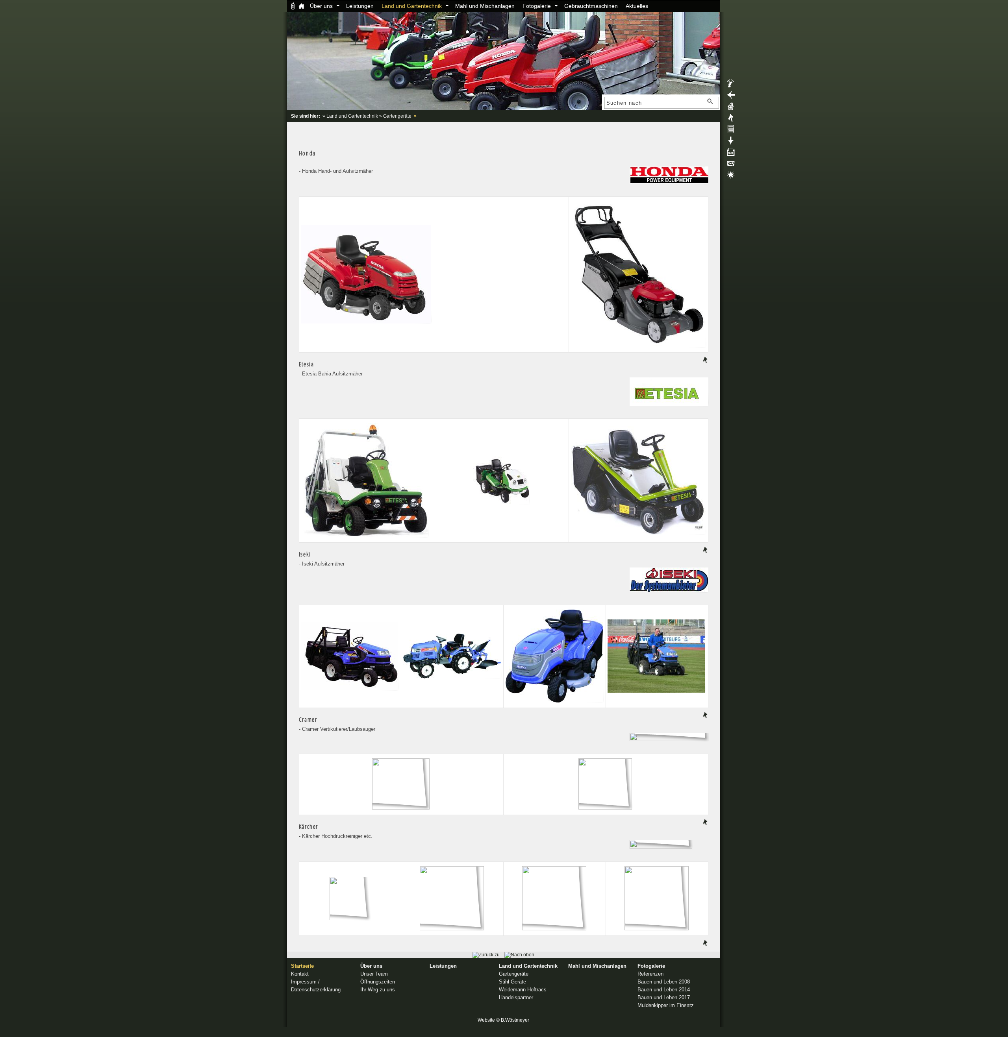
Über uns (321, 6)
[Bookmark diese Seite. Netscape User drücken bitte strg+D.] (731, 177)
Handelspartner (516, 997)
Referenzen (650, 974)
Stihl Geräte (512, 982)
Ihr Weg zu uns (377, 990)
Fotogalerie (537, 6)
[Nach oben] (705, 361)
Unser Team (374, 974)
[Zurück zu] (486, 955)
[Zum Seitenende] (731, 143)
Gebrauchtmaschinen (591, 6)
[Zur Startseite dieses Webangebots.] (731, 108)
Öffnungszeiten (377, 982)
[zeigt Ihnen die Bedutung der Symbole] (731, 86)
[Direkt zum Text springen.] (731, 131)
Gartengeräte (397, 116)
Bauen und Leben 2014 (663, 990)
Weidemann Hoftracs (523, 990)
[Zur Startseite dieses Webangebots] (503, 108)
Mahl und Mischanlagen (485, 6)
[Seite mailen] (731, 165)
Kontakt (300, 974)
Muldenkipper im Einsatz (665, 1005)
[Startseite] (302, 6)
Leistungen (360, 6)
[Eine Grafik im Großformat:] (366, 326)
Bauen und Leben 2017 (663, 997)
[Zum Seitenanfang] (731, 120)
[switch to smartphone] (292, 6)
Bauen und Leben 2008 (663, 982)
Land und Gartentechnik (412, 6)
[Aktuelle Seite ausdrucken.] (731, 154)
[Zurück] (731, 97)
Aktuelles (637, 6)
